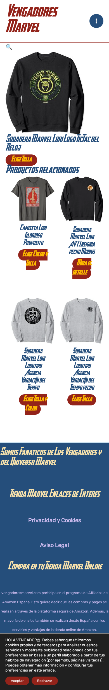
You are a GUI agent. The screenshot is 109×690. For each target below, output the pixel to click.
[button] (54, 47)
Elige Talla (21, 160)
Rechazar (44, 681)
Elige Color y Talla (35, 259)
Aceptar (17, 681)
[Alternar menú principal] (96, 21)
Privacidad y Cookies (54, 520)
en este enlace (42, 670)
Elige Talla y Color (35, 404)
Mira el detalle (81, 268)
